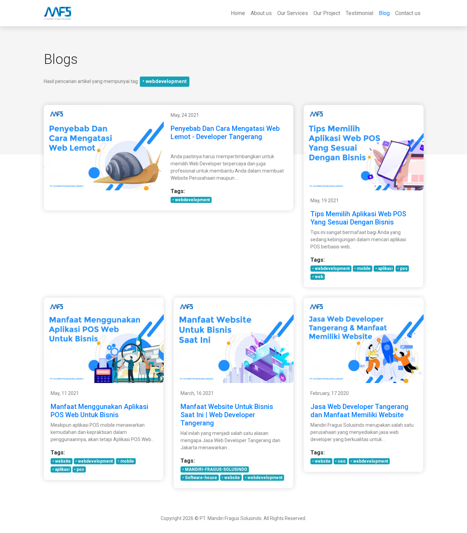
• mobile (362, 268)
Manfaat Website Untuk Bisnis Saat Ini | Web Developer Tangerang (227, 414)
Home (238, 13)
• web (317, 276)
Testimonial (359, 13)
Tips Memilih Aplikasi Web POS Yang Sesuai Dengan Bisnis (358, 218)
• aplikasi (383, 268)
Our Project (326, 13)
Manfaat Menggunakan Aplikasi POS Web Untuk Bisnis (99, 410)
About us (261, 13)
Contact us (408, 13)
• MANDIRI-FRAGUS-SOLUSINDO (214, 469)
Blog (384, 13)
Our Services (292, 13)
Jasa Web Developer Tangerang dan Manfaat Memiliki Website (359, 410)
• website (61, 461)
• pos (402, 268)
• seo (340, 461)
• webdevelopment (165, 81)
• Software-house (199, 477)
